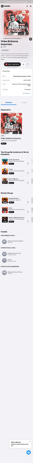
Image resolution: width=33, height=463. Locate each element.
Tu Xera (11, 169)
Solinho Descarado (14, 159)
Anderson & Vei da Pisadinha (16, 161)
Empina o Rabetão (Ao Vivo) (16, 217)
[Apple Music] (3, 143)
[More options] (27, 64)
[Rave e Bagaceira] (4, 180)
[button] (31, 1)
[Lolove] (4, 210)
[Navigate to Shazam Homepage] (5, 6)
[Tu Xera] (4, 171)
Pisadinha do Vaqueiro (15, 200)
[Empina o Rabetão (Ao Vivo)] (4, 219)
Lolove (10, 208)
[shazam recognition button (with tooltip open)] (29, 452)
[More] (28, 164)
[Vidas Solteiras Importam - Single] (11, 128)
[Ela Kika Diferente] (4, 200)
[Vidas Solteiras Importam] (30, 39)
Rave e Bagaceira (13, 179)
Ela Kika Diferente (14, 198)
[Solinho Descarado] (4, 161)
